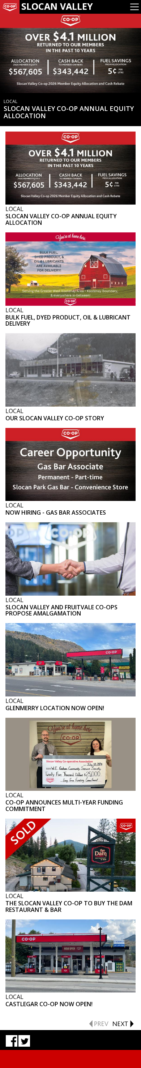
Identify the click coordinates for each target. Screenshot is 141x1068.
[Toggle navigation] (134, 7)
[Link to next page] (123, 1023)
